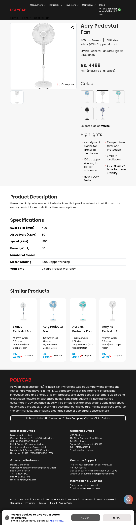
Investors (71, 4)
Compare (68, 84)
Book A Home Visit (102, 9)
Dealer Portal (87, 499)
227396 (41, 453)
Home (13, 499)
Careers (42, 503)
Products (37, 499)
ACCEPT (86, 517)
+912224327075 (22, 476)
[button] (87, 96)
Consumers (36, 4)
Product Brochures (55, 499)
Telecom (72, 499)
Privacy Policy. (57, 520)
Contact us (16, 503)
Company (87, 4)
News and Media (105, 499)
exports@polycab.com (88, 488)
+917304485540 (78, 467)
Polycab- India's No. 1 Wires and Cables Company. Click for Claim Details (68, 418)
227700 (50, 453)
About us (24, 499)
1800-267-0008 (109, 470)
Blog (52, 503)
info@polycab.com (86, 450)
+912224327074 (82, 447)
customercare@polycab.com (99, 473)
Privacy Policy (65, 503)
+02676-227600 (29, 453)
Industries (54, 4)
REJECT (117, 517)
